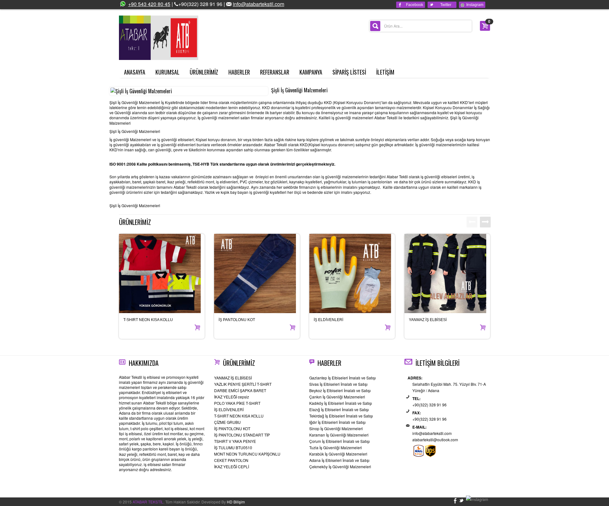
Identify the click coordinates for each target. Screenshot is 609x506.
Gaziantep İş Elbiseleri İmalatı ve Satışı (342, 377)
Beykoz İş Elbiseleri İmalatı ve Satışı (340, 390)
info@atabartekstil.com (258, 4)
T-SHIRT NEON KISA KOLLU (148, 320)
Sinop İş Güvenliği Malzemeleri (336, 428)
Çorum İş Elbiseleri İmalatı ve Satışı (339, 441)
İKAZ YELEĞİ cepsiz (231, 396)
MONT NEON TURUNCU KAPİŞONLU (247, 454)
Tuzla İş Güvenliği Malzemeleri (335, 447)
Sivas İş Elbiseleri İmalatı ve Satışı (338, 384)
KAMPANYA (310, 72)
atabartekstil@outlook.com (435, 439)
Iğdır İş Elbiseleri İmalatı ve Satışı (337, 422)
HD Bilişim (236, 501)
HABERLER (239, 72)
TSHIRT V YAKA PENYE (235, 441)
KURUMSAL (167, 72)
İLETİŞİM (385, 72)
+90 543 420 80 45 (149, 4)
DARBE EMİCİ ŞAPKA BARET (240, 390)
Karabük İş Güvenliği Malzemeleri (338, 454)
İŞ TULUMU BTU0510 (233, 447)
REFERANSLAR (274, 72)
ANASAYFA (134, 72)
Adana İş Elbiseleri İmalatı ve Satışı (339, 460)
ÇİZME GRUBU (227, 422)
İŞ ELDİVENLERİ (328, 320)
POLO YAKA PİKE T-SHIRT (237, 403)
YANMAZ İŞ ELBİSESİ (428, 320)
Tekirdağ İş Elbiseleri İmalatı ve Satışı (341, 415)
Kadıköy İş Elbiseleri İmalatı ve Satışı (340, 403)
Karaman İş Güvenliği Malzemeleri (339, 434)
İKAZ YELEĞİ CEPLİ (231, 466)
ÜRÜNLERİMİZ (204, 72)
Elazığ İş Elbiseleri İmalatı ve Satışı (339, 409)
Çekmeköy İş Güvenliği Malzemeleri (340, 466)
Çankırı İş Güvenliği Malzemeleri (337, 396)
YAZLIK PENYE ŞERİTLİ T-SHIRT (243, 384)
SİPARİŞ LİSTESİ (349, 72)
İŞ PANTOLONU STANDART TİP (242, 434)
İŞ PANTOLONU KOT (237, 320)
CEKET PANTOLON (231, 460)
